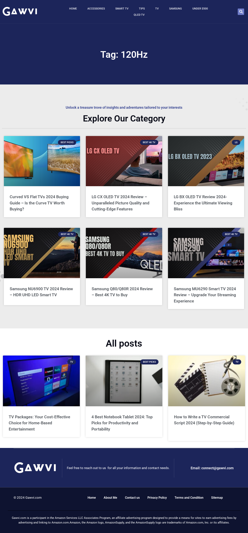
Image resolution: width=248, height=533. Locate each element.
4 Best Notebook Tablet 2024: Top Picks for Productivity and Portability (122, 423)
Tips (142, 8)
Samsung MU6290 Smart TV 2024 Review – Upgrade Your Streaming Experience (205, 295)
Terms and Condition (189, 497)
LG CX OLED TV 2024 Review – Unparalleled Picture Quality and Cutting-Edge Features (120, 203)
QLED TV (139, 14)
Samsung (175, 8)
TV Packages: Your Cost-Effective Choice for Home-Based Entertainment (39, 423)
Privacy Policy (157, 497)
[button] (241, 12)
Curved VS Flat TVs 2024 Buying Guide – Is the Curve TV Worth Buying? (39, 203)
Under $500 (200, 8)
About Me (110, 497)
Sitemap (217, 497)
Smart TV (121, 8)
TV (157, 8)
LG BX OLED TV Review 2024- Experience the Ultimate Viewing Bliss (203, 203)
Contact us (132, 497)
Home (73, 8)
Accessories (96, 8)
